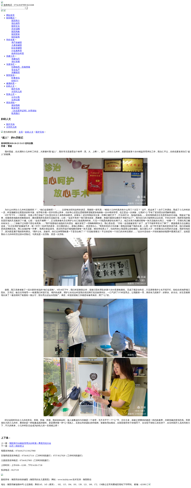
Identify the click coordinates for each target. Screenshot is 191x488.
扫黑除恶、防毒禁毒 (20, 67)
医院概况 (10, 18)
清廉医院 (15, 72)
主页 (21, 132)
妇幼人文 (10, 86)
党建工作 (10, 56)
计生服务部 (16, 51)
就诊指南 (15, 105)
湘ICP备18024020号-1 (160, 484)
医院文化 (15, 26)
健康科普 (10, 83)
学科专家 (10, 40)
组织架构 (15, 37)
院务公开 (10, 94)
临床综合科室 (17, 53)
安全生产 (15, 70)
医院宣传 (10, 75)
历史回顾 (15, 29)
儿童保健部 (16, 45)
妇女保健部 (16, 48)
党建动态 (15, 59)
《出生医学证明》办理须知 (23, 111)
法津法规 (15, 100)
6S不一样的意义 (16, 446)
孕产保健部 (16, 42)
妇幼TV (14, 81)
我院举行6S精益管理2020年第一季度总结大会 (30, 443)
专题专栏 (10, 64)
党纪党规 (15, 61)
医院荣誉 (15, 34)
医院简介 (15, 20)
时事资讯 (15, 78)
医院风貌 (15, 31)
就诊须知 (10, 102)
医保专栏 (15, 108)
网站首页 (10, 15)
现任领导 (15, 23)
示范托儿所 (16, 91)
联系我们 (15, 113)
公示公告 (15, 97)
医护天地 (15, 89)
